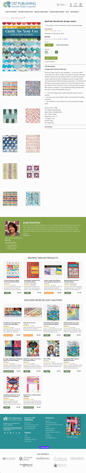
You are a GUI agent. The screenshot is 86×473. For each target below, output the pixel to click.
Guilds (47, 426)
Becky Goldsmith (33, 283)
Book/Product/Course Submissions (30, 440)
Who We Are (27, 423)
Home (1, 18)
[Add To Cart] (5, 272)
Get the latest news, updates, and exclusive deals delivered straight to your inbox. (12, 428)
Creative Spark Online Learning (54, 424)
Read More (26, 235)
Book (49, 45)
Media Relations (50, 430)
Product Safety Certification (53, 432)
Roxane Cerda (7, 283)
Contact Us (28, 437)
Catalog (48, 434)
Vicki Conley (46, 283)
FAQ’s (26, 435)
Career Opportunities (30, 426)
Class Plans (49, 436)
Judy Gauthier (48, 29)
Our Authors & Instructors (31, 425)
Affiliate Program (50, 428)
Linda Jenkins (26, 283)
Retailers (48, 421)
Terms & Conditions (29, 428)
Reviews (59, 30)
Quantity (47, 49)
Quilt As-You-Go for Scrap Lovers (18, 18)
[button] (62, 4)
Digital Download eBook (62, 45)
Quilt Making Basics (51, 438)
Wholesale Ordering (51, 422)
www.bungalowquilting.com (12, 238)
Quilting (6, 18)
